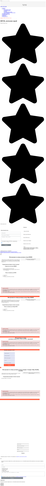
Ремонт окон (4, 470)
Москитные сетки (7, 9)
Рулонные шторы (7, 10)
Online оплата (5, 16)
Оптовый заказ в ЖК (6, 14)
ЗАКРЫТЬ (2, 483)
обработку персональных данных (21, 456)
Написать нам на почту (27, 243)
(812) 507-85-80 (4, 6)
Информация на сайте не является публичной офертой (8, 251)
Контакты (4, 15)
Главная (3, 8)
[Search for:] (4, 0)
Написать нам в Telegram (27, 240)
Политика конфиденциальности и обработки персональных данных (10, 252)
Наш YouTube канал (26, 237)
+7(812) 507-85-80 (26, 231)
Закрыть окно (2, 480)
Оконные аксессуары (5, 471)
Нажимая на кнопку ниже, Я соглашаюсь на (14, 476)
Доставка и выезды (5, 13)
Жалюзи (5, 11)
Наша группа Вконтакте (27, 234)
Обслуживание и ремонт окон (9, 12)
